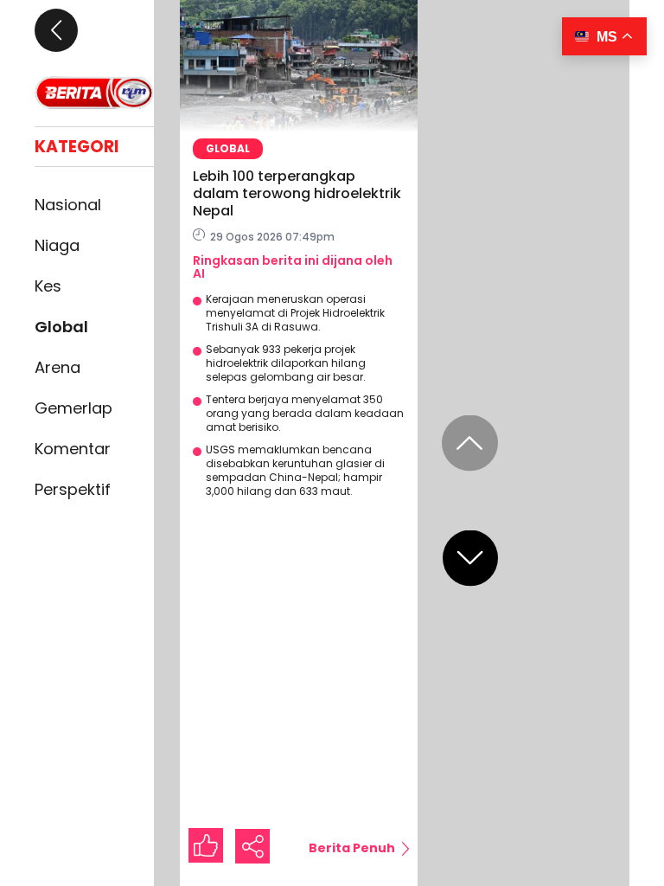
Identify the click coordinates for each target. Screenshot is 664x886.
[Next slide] (470, 558)
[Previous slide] (470, 443)
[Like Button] (205, 845)
